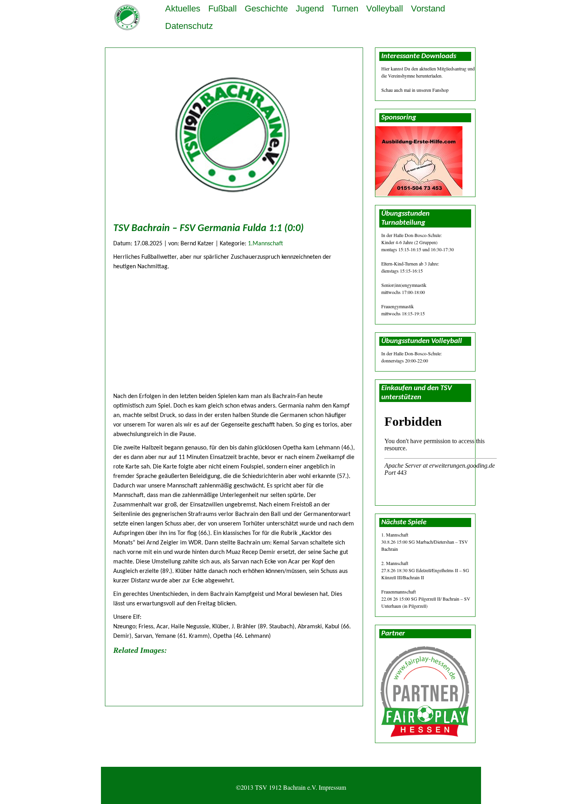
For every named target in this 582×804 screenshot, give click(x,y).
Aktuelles (182, 8)
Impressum (332, 787)
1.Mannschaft (265, 244)
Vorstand (428, 8)
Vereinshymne (401, 75)
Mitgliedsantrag (451, 68)
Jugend (310, 8)
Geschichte (266, 8)
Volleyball (384, 8)
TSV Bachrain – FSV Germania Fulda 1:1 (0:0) (208, 228)
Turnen (345, 8)
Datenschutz (189, 26)
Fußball (222, 8)
